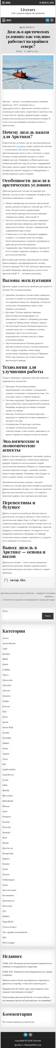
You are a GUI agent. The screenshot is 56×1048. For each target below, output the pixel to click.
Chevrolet (7, 680)
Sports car (7, 848)
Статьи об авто (9, 927)
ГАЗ (4, 911)
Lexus (5, 780)
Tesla (5, 869)
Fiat (4, 711)
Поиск (5, 611)
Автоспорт (7, 906)
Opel (4, 811)
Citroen (6, 690)
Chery (5, 675)
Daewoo (6, 696)
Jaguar (5, 754)
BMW (5, 659)
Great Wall (7, 727)
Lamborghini (8, 769)
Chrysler (7, 685)
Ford (4, 717)
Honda (5, 733)
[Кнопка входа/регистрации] (47, 20)
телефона (21, 146)
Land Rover (8, 775)
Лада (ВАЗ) (7, 922)
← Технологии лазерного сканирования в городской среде (28, 600)
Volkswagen (8, 880)
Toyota (5, 874)
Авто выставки (9, 890)
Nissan (5, 806)
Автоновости (28, 27)
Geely (5, 722)
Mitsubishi (7, 801)
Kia (4, 764)
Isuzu (5, 748)
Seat (4, 838)
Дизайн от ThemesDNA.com (28, 1045)
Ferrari (6, 706)
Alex (20, 51)
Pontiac (6, 822)
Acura (5, 638)
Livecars (28, 9)
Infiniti (5, 743)
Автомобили (8, 895)
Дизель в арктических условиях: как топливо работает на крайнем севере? (28, 39)
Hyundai (6, 738)
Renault (6, 832)
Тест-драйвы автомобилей (14, 932)
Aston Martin (9, 643)
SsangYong (7, 853)
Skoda (5, 843)
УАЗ (4, 937)
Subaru (6, 859)
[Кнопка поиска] (52, 20)
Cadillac (6, 670)
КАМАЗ (5, 916)
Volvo (5, 885)
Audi (4, 649)
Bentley (6, 654)
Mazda (5, 790)
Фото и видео (8, 943)
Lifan (4, 785)
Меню (8, 2)
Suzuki (5, 864)
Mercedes (7, 796)
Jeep (5, 759)
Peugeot (6, 817)
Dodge (5, 701)
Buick (5, 664)
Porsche (6, 827)
